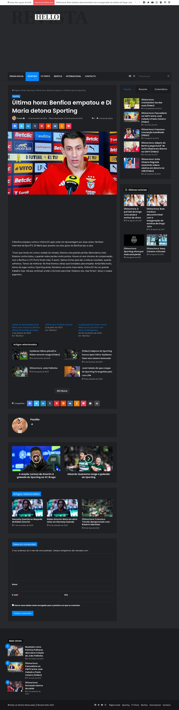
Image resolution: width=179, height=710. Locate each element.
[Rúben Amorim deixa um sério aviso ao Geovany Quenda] (62, 508)
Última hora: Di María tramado (58, 324)
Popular (127, 89)
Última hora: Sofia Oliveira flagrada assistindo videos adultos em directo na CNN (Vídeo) (152, 165)
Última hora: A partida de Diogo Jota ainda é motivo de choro (133, 213)
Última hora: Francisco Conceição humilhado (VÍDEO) (153, 132)
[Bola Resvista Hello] (49, 17)
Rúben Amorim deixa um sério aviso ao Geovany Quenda (62, 520)
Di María (62, 390)
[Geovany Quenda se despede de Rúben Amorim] (27, 508)
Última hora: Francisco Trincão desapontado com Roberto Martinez (96, 522)
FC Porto (45, 76)
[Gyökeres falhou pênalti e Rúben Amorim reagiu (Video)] (20, 354)
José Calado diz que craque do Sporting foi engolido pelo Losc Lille (97, 372)
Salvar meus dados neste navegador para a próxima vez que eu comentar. (47, 605)
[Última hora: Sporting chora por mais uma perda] (134, 240)
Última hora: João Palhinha (43, 368)
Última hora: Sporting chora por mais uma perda (134, 251)
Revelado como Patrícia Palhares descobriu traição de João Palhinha (34, 651)
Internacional (73, 76)
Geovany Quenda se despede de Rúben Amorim (27, 520)
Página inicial (17, 76)
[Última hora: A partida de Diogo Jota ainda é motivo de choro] (134, 200)
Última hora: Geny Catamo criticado (156, 250)
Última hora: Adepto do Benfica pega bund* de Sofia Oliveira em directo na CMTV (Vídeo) (154, 147)
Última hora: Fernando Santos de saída (34, 685)
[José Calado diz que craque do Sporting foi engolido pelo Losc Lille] (72, 371)
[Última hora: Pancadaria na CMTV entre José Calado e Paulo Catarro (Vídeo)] (131, 117)
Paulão (20, 118)
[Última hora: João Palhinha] (20, 371)
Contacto (90, 76)
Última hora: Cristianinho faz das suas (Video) (151, 102)
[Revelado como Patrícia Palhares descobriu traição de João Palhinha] (15, 651)
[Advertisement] (89, 51)
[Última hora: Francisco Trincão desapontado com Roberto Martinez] (97, 508)
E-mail (15, 595)
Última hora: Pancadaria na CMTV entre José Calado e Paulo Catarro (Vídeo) (154, 117)
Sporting (32, 76)
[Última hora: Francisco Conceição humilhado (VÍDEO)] (131, 133)
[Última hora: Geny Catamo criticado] (157, 240)
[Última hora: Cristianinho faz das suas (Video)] (131, 103)
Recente (143, 89)
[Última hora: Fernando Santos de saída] (15, 686)
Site (66, 595)
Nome (15, 584)
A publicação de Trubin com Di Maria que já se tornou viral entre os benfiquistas (92, 327)
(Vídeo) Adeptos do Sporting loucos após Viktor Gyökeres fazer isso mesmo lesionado (97, 355)
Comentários (161, 89)
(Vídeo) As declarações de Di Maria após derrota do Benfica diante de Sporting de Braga (26, 327)
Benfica (58, 76)
